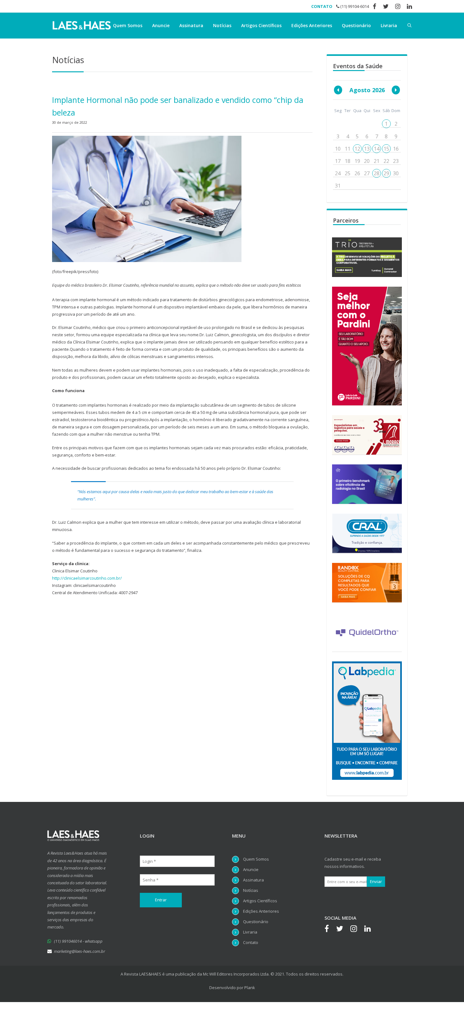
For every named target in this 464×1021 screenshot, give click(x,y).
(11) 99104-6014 (354, 6)
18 (347, 161)
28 (376, 173)
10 (338, 148)
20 (367, 161)
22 (386, 161)
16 (396, 148)
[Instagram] (356, 929)
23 (396, 161)
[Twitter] (342, 929)
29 (386, 173)
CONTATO (321, 6)
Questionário (356, 25)
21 (376, 161)
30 (396, 173)
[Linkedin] (370, 929)
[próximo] (396, 90)
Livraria (389, 25)
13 (367, 148)
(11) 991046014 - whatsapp (78, 941)
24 (338, 173)
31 (338, 185)
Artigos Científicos (261, 25)
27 (367, 173)
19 (357, 161)
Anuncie (161, 25)
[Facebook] (329, 929)
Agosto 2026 (367, 90)
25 (347, 173)
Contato (250, 942)
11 (347, 148)
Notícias (222, 25)
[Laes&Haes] (82, 25)
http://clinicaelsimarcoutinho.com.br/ (87, 578)
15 (386, 148)
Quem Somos (127, 25)
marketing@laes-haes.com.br (79, 951)
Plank (249, 987)
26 (357, 173)
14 (376, 148)
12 (357, 148)
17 (338, 161)
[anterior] (338, 90)
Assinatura (191, 25)
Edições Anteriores (311, 25)
